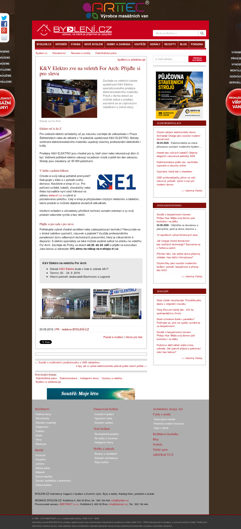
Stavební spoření (104, 422)
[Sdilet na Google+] (4, 30)
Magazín (162, 291)
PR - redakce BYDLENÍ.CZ (72, 329)
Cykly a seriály (162, 414)
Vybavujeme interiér (164, 419)
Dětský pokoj (43, 468)
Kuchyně (40, 455)
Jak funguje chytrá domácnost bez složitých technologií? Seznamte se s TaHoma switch (178, 244)
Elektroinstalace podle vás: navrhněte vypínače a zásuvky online (177, 163)
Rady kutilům (102, 462)
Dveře (39, 435)
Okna (38, 439)
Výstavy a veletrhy (112, 378)
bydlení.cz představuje (131, 59)
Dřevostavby (42, 418)
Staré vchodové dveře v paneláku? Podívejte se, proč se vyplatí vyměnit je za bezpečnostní (178, 322)
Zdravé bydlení (44, 485)
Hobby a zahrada (104, 448)
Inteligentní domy (89, 378)
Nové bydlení (102, 429)
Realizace (41, 444)
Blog (156, 439)
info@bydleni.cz (120, 500)
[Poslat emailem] (4, 37)
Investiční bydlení (104, 414)
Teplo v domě (161, 428)
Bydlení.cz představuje (48, 381)
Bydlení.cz (41, 53)
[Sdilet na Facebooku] (4, 24)
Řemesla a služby (81, 53)
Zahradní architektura (106, 458)
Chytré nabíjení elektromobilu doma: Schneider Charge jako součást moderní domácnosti (178, 135)
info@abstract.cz (118, 504)
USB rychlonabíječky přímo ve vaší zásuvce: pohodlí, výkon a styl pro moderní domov (176, 181)
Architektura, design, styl (168, 409)
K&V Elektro (66, 269)
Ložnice (40, 463)
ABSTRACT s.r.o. (69, 504)
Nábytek (40, 472)
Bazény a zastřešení (106, 453)
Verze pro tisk (134, 337)
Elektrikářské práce (46, 378)
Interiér (39, 450)
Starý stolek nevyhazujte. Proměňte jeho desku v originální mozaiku (179, 302)
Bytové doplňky (44, 476)
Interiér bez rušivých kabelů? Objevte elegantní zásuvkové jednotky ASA (177, 154)
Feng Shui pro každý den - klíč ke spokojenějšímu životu (175, 311)
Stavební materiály (46, 422)
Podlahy (40, 431)
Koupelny (41, 459)
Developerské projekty (107, 434)
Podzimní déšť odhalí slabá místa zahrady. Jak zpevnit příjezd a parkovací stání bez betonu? (179, 348)
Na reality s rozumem (106, 438)
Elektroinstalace (68, 378)
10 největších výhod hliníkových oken (177, 235)
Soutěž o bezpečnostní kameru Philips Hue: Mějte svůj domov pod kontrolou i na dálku (176, 218)
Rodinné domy (43, 414)
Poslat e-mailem (113, 337)
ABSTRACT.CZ (163, 455)
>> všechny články (192, 190)
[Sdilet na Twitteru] (4, 18)
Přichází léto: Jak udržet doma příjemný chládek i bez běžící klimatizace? (178, 255)
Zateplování (42, 426)
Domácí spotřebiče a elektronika (53, 480)
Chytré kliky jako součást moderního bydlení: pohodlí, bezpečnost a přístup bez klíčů (177, 266)
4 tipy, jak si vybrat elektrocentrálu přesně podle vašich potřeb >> (111, 366)
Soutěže (157, 444)
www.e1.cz (55, 195)
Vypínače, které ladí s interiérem (174, 171)
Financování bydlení (106, 409)
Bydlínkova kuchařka (165, 434)
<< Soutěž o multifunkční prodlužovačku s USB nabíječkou (67, 362)
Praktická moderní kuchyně (169, 423)
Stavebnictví (59, 53)
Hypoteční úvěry (103, 418)
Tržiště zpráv (160, 449)
